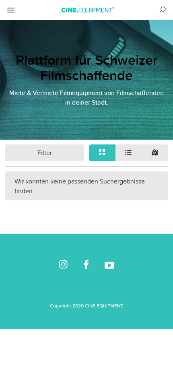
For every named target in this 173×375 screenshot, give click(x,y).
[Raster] (102, 152)
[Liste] (128, 152)
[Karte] (155, 152)
